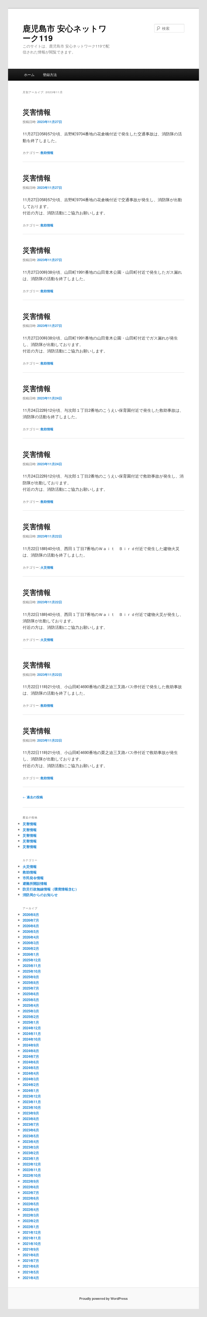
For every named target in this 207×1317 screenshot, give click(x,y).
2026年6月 (31, 925)
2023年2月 (31, 1152)
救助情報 (46, 152)
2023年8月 (31, 1118)
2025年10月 (32, 971)
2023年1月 (31, 1158)
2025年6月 (31, 993)
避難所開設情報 (35, 883)
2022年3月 (31, 1215)
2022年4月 (31, 1209)
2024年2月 (31, 1084)
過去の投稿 (33, 797)
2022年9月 (31, 1181)
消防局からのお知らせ (40, 894)
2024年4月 (31, 1073)
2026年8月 (31, 914)
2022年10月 (32, 1175)
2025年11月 (32, 965)
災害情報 (37, 112)
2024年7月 (31, 1056)
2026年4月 (31, 937)
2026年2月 (31, 948)
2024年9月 (31, 1045)
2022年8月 (31, 1186)
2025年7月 (31, 988)
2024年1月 (31, 1090)
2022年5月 (31, 1203)
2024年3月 (31, 1078)
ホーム (29, 74)
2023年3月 (31, 1147)
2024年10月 (32, 1039)
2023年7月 (31, 1124)
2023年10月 (32, 1107)
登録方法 (50, 74)
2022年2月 (31, 1220)
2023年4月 (31, 1141)
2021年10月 (32, 1243)
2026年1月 (31, 954)
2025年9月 (31, 976)
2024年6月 (31, 1062)
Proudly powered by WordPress (103, 1298)
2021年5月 (31, 1272)
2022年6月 (31, 1198)
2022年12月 (32, 1164)
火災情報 (46, 567)
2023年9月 (31, 1113)
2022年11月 (32, 1169)
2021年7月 (31, 1260)
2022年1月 (31, 1226)
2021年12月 (32, 1232)
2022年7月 (31, 1192)
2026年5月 (31, 931)
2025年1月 (31, 1022)
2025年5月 (31, 999)
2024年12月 (32, 1027)
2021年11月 (32, 1237)
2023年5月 (31, 1135)
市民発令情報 (33, 877)
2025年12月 (32, 959)
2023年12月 (32, 1096)
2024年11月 (32, 1033)
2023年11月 (32, 1101)
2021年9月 (31, 1249)
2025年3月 (31, 1010)
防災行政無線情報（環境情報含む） (51, 889)
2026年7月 (31, 920)
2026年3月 (31, 942)
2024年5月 (31, 1067)
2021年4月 (31, 1277)
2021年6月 (31, 1266)
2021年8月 (31, 1254)
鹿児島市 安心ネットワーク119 (65, 33)
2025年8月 (31, 982)
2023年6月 (31, 1129)
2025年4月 (31, 1005)
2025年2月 (31, 1016)
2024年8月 (31, 1050)
